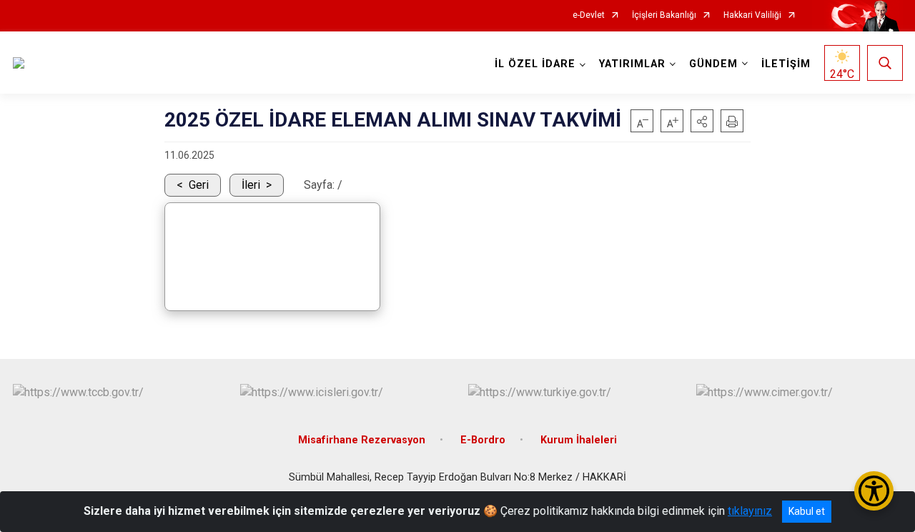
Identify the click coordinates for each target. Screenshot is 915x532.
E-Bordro (482, 440)
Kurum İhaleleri (578, 440)
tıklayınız (750, 511)
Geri (199, 185)
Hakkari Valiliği (752, 15)
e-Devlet (589, 15)
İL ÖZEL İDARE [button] (535, 64)
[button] (702, 120)
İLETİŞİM (786, 64)
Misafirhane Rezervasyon (361, 440)
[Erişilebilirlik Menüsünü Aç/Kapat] (874, 491)
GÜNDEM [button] (713, 64)
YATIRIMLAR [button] (632, 64)
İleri (251, 185)
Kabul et (806, 511)
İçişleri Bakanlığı (664, 15)
